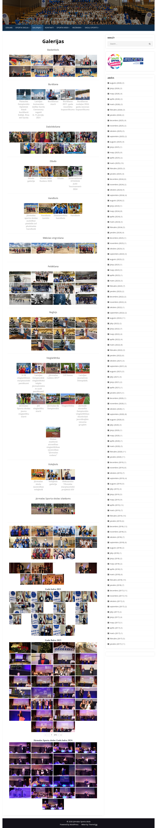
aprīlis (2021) (115, 387)
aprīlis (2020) (115, 441)
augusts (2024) (116, 200)
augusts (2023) (116, 259)
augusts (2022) (116, 318)
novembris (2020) (117, 403)
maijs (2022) (115, 334)
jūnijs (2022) (115, 329)
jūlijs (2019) (114, 489)
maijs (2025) (115, 152)
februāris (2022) (116, 350)
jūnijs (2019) (115, 494)
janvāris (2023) (116, 291)
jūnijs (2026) (115, 88)
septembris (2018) (117, 542)
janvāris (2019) (116, 521)
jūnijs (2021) (115, 382)
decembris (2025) (117, 120)
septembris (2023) (117, 254)
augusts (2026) (116, 83)
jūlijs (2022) (114, 323)
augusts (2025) (116, 142)
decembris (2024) (117, 179)
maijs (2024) (115, 211)
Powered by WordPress (69, 824)
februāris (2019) (116, 516)
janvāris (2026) (116, 115)
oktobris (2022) (116, 307)
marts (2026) (115, 104)
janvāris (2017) (116, 644)
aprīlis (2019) (115, 505)
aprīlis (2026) (115, 99)
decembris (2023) (117, 238)
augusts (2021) (116, 371)
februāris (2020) (116, 451)
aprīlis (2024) (115, 216)
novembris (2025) (117, 126)
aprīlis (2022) (115, 339)
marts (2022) (115, 345)
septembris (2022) (117, 313)
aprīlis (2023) (115, 275)
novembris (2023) (117, 243)
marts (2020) (115, 446)
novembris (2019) (117, 467)
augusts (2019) (116, 484)
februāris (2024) (116, 227)
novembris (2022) (117, 302)
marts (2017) (115, 633)
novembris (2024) (117, 184)
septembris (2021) (117, 366)
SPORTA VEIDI (62, 27)
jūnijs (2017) (115, 617)
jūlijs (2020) (114, 425)
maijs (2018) (115, 564)
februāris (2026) (116, 110)
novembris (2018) (117, 532)
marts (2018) (115, 574)
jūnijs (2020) (115, 430)
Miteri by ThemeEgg (89, 824)
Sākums (9, 27)
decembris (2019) (117, 462)
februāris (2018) (116, 580)
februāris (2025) (116, 168)
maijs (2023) (115, 270)
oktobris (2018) (116, 537)
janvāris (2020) (116, 457)
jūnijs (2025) (115, 147)
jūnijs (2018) (115, 558)
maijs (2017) (115, 622)
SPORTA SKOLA (21, 27)
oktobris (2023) (116, 248)
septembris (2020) (117, 414)
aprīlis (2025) (115, 158)
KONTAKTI (49, 27)
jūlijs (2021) (114, 377)
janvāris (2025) (116, 174)
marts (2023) (115, 281)
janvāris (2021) (116, 393)
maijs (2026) (115, 93)
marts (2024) (115, 222)
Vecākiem (76, 27)
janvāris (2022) (116, 355)
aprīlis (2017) (115, 628)
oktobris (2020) (116, 409)
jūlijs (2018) (114, 553)
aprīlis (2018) (115, 569)
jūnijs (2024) (115, 206)
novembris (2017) (117, 596)
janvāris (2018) (116, 585)
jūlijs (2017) (114, 612)
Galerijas (36, 27)
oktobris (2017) (116, 601)
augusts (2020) (116, 419)
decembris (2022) (117, 296)
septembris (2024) (117, 195)
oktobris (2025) (116, 131)
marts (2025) (115, 163)
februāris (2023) (116, 286)
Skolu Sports (91, 27)
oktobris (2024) (116, 190)
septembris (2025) (117, 136)
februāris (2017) (116, 638)
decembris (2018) (117, 526)
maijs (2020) (115, 435)
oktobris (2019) (116, 473)
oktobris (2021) (116, 361)
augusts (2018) (116, 548)
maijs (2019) (115, 499)
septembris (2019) (117, 478)
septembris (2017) (117, 606)
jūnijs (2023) (115, 264)
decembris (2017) (117, 590)
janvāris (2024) (116, 232)
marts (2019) (115, 510)
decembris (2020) (117, 398)
